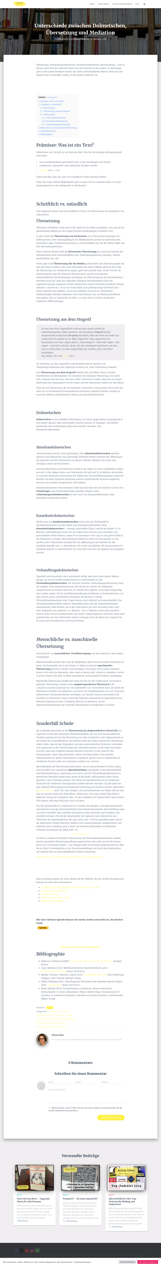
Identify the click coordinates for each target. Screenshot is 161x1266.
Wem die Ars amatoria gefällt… (56, 897)
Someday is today (49, 894)
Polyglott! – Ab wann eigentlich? (80, 1198)
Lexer (65, 356)
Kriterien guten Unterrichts (54, 890)
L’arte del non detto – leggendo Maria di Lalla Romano (33, 1200)
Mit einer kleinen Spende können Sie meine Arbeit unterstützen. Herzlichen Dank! (79, 921)
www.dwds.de (54, 984)
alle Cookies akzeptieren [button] (148, 1262)
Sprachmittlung (68, 1019)
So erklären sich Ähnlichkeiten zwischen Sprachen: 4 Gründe (70, 887)
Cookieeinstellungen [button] (127, 1262)
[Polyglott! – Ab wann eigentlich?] (80, 1177)
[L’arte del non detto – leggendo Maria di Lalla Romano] (34, 1177)
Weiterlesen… (23, 1221)
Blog (137, 4)
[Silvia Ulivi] (20, 4)
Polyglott (69, 1015)
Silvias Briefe (103, 4)
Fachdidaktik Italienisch (95, 974)
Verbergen (51, 97)
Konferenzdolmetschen (46, 1015)
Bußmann (43, 170)
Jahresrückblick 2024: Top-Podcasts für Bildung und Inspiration (123, 1201)
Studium (40, 1023)
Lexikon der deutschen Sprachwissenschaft (91, 961)
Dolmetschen (63, 1011)
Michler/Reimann (45, 790)
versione (62, 1027)
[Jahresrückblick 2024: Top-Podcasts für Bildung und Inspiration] (126, 1177)
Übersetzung (50, 1023)
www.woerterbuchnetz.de (53, 971)
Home (92, 4)
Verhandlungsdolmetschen (47, 1027)
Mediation (61, 1015)
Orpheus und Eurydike (52, 901)
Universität (60, 1023)
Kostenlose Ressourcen (122, 4)
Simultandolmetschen (52, 1019)
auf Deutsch (52, 1011)
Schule (39, 1019)
